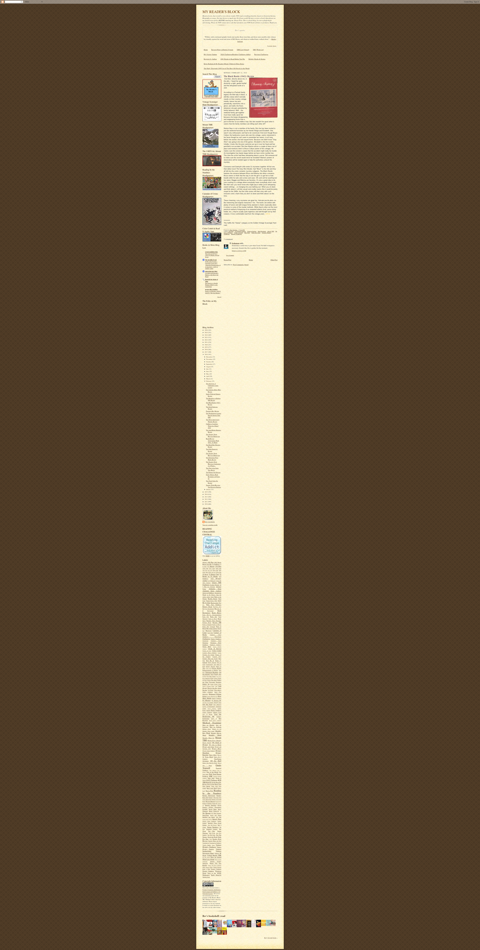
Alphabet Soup (215, 589)
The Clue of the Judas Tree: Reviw (212, 469)
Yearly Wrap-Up (216, 875)
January (208, 489)
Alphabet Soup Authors (211, 591)
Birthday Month (207, 607)
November (209, 359)
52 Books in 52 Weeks (211, 575)
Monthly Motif (215, 735)
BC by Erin (206, 603)
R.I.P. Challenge (212, 780)
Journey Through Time (215, 702)
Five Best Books (211, 676)
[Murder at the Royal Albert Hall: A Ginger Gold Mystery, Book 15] (274, 925)
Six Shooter (206, 813)
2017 (206, 352)
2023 (206, 337)
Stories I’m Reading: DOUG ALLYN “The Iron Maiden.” (213, 292)
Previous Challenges (261, 54)
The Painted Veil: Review (213, 472)
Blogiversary (210, 611)
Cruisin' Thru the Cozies (210, 659)
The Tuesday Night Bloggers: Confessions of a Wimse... (213, 464)
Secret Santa (213, 809)
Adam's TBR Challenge (211, 583)
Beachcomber (215, 603)
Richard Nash (218, 801)
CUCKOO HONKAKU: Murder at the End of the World (211, 274)
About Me (218, 581)
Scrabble (205, 809)
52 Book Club (214, 574)
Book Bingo (216, 613)
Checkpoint (205, 641)
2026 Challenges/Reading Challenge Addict (235, 54)
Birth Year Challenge (213, 605)
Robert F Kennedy (207, 803)
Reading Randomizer (208, 795)
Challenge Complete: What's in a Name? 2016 (212, 426)
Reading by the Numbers (211, 792)
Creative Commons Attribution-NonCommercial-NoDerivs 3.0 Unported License (211, 891)
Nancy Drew (213, 755)
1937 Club (212, 568)
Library (204, 708)
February (209, 381)
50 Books (205, 574)
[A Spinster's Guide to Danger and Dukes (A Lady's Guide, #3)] (269, 925)
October (208, 362)
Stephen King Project (207, 819)
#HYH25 (204, 562)
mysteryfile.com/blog (211, 289)
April (208, 376)
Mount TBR (271, 231)
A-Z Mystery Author (211, 579)
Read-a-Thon (209, 791)
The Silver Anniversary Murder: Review (213, 421)
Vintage (213, 845)
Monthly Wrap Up (208, 738)
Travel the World (213, 837)
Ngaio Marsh (209, 757)
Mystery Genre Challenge (208, 751)
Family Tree (217, 674)
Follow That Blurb (212, 680)
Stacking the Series (208, 817)
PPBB (210, 776)
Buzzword (209, 630)
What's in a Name (208, 859)
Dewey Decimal (212, 662)
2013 (206, 497)
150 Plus (218, 566)
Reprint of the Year (216, 799)
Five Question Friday (208, 678)
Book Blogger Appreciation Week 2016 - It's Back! (212, 440)
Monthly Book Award (208, 731)
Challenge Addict (215, 635)
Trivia (210, 839)
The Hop (211, 831)
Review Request (210, 801)
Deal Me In (210, 661)
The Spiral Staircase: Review (212, 408)
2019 (206, 347)
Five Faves (218, 676)
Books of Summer (207, 624)
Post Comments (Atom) (241, 264)
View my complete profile (210, 525)
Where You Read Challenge (214, 865)
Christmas (205, 643)
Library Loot (217, 712)
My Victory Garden (210, 54)
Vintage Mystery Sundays (211, 848)
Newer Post (227, 260)
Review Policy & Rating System (222, 50)
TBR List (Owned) (243, 50)
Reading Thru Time (214, 797)
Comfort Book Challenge (209, 653)
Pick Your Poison (215, 774)
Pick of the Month (212, 772)
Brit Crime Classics (211, 628)
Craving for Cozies (208, 655)
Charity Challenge (216, 639)
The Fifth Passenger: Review (212, 450)
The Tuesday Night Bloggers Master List (213, 435)
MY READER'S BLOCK (221, 11)
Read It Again (211, 782)
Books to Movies (216, 624)
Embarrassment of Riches (210, 670)
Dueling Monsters (210, 666)
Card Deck (210, 633)
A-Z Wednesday (212, 581)
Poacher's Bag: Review (212, 411)
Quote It (218, 778)
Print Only (211, 778)
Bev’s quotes (240, 30)
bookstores (212, 626)
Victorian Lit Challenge (215, 843)
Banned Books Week (211, 601)
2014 (206, 494)
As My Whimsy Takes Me (214, 595)
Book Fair (205, 617)
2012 (206, 499)
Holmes (204, 696)
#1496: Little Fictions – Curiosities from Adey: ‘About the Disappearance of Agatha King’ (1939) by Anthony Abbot (213, 265)
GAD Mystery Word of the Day (211, 687)
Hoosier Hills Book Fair (212, 696)
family (212, 674)
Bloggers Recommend (208, 609)
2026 (206, 330)
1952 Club (210, 570)
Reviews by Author (210, 59)
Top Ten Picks (211, 835)
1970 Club (218, 572)
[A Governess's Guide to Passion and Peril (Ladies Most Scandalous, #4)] (264, 925)
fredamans (235, 243)
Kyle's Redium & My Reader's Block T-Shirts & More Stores (224, 64)
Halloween (205, 694)
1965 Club (213, 572)
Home (206, 50)
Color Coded (216, 651)
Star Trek (218, 817)
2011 (206, 502)
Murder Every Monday (214, 740)
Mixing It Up (216, 729)
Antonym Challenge (208, 593)
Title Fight (212, 833)
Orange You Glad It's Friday (209, 763)
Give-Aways (217, 690)
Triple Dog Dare (255, 232)
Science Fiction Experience (211, 807)
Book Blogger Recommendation (211, 615)
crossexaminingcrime (211, 252)
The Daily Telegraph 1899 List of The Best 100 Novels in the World (227, 68)
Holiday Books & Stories (256, 59)
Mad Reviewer (262, 231)
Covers (219, 653)
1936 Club (205, 568)
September (209, 364)
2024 (206, 335)
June (207, 371)
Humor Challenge (216, 698)
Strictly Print (216, 819)
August (208, 367)
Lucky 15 (214, 718)
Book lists (213, 617)
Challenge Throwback (211, 637)
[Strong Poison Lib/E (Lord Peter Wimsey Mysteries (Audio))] (225, 925)
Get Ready (211, 690)
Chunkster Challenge (215, 645)
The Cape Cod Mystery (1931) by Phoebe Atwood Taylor (212, 255)
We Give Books (206, 857)
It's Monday (206, 700)
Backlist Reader (212, 599)
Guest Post (217, 692)
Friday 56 (206, 684)
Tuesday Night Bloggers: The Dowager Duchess (213, 486)
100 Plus (211, 562)
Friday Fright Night (215, 684)
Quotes (204, 780)
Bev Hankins (210, 522)
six (220, 811)
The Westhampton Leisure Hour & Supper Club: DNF (213, 415)
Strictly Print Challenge (209, 821)
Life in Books (207, 714)
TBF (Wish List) (258, 50)
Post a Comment (230, 255)
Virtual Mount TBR (214, 855)
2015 (206, 492)
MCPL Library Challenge (215, 720)
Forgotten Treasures (215, 682)
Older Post (274, 260)
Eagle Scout (209, 668)
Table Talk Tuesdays (212, 825)
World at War (212, 873)
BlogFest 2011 (217, 607)
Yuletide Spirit (206, 877)
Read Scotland (211, 784)
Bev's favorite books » (271, 938)
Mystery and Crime (208, 747)
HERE (208, 556)
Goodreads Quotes (271, 46)
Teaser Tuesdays (213, 827)
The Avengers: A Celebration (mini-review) (212, 385)
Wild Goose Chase (207, 867)
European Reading (212, 672)
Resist (204, 801)
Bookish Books (206, 622)
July (207, 369)
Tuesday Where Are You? (214, 841)
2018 (206, 349)
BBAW (219, 601)
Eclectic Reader (216, 668)
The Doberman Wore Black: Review (212, 459)
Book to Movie (212, 619)
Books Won (205, 626)
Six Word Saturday (216, 813)
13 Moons (210, 566)
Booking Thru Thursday (213, 621)
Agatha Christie (214, 585)
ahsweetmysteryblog (211, 271)
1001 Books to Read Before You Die (232, 59)
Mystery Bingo (216, 749)
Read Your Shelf (212, 788)
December (209, 357)
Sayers (219, 805)
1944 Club (204, 570)
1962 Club (208, 572)
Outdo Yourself (238, 232)
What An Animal (215, 857)
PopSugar (205, 776)
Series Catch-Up (214, 811)
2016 (206, 354)
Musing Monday (206, 743)
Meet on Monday (208, 725)
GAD (216, 686)
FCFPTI (204, 676)
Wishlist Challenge (216, 869)
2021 (206, 342)
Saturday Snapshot (210, 805)
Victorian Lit (205, 843)
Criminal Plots (216, 657)
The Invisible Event (211, 260)
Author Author (206, 597)
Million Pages (206, 729)
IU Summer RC (216, 700)
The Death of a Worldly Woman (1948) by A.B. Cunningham (211, 285)
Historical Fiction (215, 694)
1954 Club (215, 570)
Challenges (206, 639)
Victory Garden (206, 845)
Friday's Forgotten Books (208, 686)
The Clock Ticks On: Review (212, 482)
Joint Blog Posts (205, 702)
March (208, 379)
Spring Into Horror (215, 815)
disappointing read (211, 664)
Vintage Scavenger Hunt (211, 852)
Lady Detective (217, 704)
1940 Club (218, 568)
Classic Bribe (206, 647)
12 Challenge (216, 564)
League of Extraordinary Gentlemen (211, 706)
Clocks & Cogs (206, 651)
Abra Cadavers (206, 583)
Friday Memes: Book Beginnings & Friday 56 (213, 476)
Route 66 (214, 803)
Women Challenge (208, 871)
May (207, 374)
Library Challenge (212, 708)
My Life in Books (215, 745)
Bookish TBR (217, 622)
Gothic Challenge (207, 692)
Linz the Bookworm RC (211, 715)
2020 (206, 345)
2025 (206, 332)
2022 (206, 340)
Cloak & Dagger (214, 649)
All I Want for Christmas (211, 586)
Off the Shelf (215, 761)
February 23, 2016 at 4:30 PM (239, 251)
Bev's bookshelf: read (213, 916)
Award (212, 597)
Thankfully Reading (211, 829)
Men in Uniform (215, 727)
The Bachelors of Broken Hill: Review (213, 399)
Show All (219, 297)
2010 (206, 504)
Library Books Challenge (213, 710)
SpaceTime (205, 815)
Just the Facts (207, 704)
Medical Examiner (211, 722)
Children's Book (216, 641)
